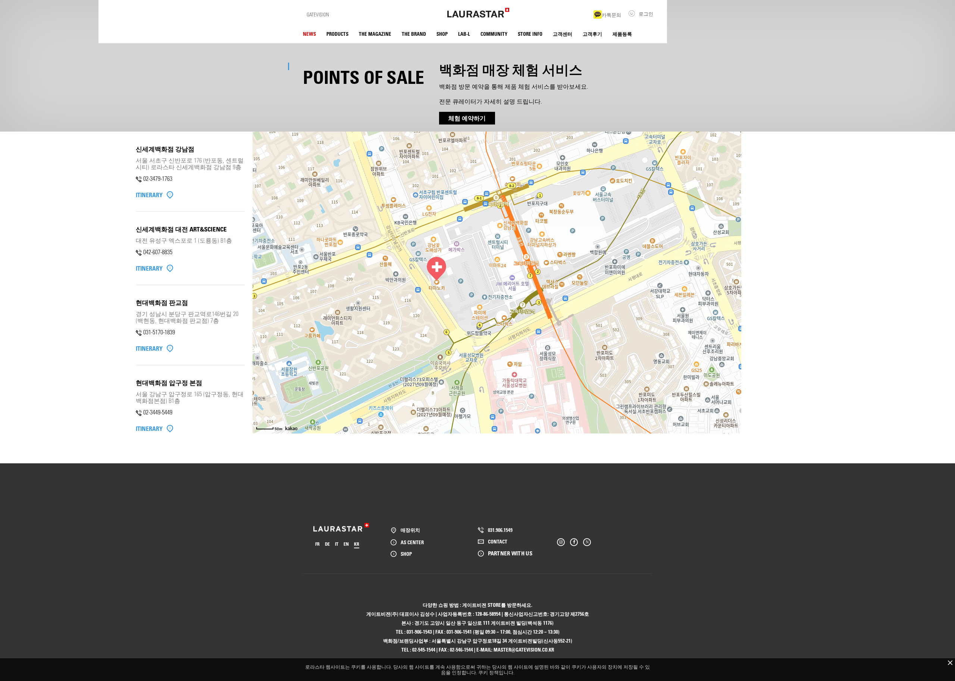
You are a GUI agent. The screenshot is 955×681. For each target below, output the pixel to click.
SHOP (442, 34)
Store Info (530, 34)
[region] (190, 289)
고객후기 (592, 34)
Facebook (574, 542)
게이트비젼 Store (481, 605)
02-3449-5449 (157, 412)
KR (356, 544)
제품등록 (622, 34)
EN (346, 544)
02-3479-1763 (157, 178)
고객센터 (562, 34)
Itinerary (149, 195)
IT (336, 544)
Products (337, 34)
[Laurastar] (478, 13)
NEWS (309, 34)
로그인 (646, 13)
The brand (414, 34)
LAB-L (464, 34)
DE (327, 544)
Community (493, 34)
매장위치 (410, 530)
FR (317, 544)
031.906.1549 (500, 530)
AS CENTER (412, 542)
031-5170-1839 (159, 331)
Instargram (561, 542)
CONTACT (497, 541)
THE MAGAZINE (375, 34)
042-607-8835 (157, 251)
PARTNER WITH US (510, 553)
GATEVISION (318, 14)
